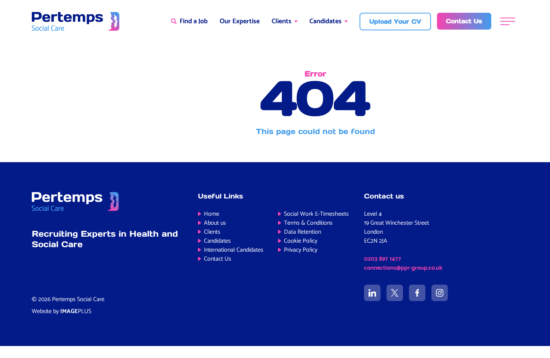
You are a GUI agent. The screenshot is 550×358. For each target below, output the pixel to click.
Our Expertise (240, 21)
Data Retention (302, 232)
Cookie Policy (300, 241)
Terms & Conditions (308, 223)
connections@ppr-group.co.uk (403, 268)
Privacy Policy (300, 250)
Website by (61, 311)
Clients (281, 21)
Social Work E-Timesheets (316, 214)
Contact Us (217, 259)
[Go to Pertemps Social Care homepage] (75, 21)
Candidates (325, 21)
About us (215, 223)
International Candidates (233, 250)
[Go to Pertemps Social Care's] (372, 293)
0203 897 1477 (382, 259)
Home (211, 214)
